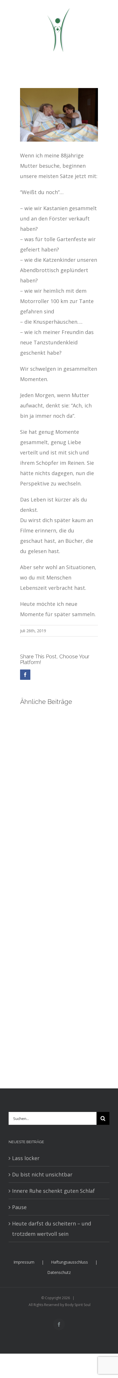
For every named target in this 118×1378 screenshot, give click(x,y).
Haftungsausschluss (69, 1262)
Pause (19, 1207)
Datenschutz (59, 1272)
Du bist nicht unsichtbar (42, 1174)
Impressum (23, 1262)
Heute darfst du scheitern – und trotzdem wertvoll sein (51, 1228)
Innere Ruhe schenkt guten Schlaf (53, 1190)
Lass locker (26, 1158)
